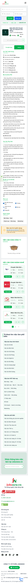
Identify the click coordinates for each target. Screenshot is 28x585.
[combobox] (7, 14)
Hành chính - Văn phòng (10, 395)
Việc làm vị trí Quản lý (10, 435)
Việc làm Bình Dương (9, 371)
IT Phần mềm (7, 398)
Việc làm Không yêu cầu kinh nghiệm (13, 418)
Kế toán (6, 401)
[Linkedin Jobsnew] (9, 554)
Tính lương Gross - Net (7, 532)
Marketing (20, 221)
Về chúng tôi (4, 512)
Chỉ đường (15, 567)
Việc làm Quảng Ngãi (9, 365)
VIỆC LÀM (13, 22)
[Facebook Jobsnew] (2, 554)
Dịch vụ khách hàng (9, 391)
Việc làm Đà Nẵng (9, 361)
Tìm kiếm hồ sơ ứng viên (7, 549)
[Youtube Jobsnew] (17, 554)
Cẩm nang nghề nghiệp (7, 514)
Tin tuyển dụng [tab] (9, 47)
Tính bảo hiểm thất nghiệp (7, 537)
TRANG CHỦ (5, 22)
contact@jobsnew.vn (8, 501)
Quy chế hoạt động (6, 517)
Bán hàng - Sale (8, 218)
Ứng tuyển (8, 276)
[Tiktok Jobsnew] (13, 554)
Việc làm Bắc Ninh (9, 348)
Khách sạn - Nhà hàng (10, 221)
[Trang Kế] (19, 327)
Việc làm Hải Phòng (9, 355)
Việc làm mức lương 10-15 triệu (12, 438)
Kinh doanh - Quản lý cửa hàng (12, 405)
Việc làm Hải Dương (9, 351)
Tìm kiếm (10, 18)
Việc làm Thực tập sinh (10, 425)
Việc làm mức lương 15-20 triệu (12, 442)
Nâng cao (17, 18)
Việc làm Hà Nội (8, 344)
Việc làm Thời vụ (8, 428)
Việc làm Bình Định (9, 368)
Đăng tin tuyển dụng (6, 546)
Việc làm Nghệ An (9, 358)
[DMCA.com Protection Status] (4, 504)
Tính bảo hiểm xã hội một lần (8, 539)
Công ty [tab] (19, 47)
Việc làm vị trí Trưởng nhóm (11, 431)
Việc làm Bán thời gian (10, 421)
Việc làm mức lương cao (10, 445)
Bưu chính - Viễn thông (10, 388)
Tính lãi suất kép (5, 534)
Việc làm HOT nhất (6, 526)
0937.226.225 (7, 497)
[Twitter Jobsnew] (6, 554)
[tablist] (14, 47)
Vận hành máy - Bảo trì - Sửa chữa (13, 385)
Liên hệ (3, 520)
